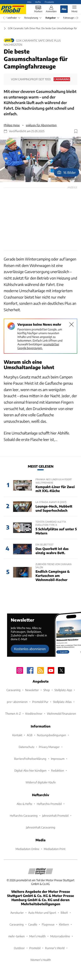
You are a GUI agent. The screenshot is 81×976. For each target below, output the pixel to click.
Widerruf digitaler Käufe (41, 782)
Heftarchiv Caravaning (24, 815)
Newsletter (32, 690)
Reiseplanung (31, 18)
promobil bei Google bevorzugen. (38, 346)
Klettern (64, 924)
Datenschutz (26, 747)
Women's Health (40, 960)
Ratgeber (50, 18)
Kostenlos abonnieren (30, 649)
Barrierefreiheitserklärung (30, 758)
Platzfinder (11, 18)
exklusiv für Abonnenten (41, 125)
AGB (29, 735)
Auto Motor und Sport (42, 912)
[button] (40, 159)
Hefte (38, 1)
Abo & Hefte (24, 804)
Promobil (34, 948)
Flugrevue (48, 924)
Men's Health (37, 936)
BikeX (64, 912)
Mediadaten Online (27, 849)
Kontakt (17, 735)
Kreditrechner (33, 713)
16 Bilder (69, 172)
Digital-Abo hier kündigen (30, 770)
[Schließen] (71, 324)
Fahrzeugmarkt (71, 18)
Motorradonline (60, 936)
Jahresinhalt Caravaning (40, 827)
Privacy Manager (49, 747)
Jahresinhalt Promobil (55, 815)
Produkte (49, 1)
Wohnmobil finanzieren (61, 713)
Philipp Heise (12, 125)
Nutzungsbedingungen (51, 735)
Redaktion (57, 770)
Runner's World (55, 948)
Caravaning (13, 690)
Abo (29, 1)
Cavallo (32, 924)
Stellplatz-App (63, 690)
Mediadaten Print (54, 849)
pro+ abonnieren (17, 701)
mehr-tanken (16, 936)
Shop (46, 690)
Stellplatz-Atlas (62, 701)
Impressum (57, 758)
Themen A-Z (13, 713)
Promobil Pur (40, 701)
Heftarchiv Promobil (49, 804)
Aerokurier (17, 912)
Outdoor (19, 948)
